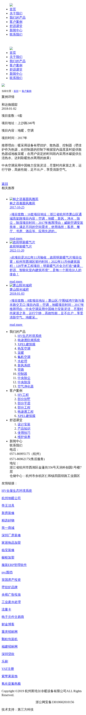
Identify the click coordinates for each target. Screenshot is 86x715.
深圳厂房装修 (11, 535)
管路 (21, 369)
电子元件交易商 (13, 617)
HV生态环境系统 (30, 336)
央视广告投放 (11, 594)
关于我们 (16, 13)
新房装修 (8, 513)
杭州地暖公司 (11, 498)
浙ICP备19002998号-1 (17, 702)
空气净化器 (26, 386)
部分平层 (24, 403)
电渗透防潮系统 (29, 340)
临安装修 (8, 550)
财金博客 (8, 624)
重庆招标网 (10, 631)
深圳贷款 (8, 654)
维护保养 (24, 437)
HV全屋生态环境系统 (17, 490)
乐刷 (5, 661)
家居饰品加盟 (11, 542)
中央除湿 (24, 382)
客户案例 (16, 21)
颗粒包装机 (10, 639)
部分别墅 (24, 399)
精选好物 (8, 520)
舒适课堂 (16, 26)
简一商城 (8, 527)
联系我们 (16, 34)
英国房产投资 (11, 579)
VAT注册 (8, 668)
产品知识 (24, 428)
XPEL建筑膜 (26, 344)
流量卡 (6, 609)
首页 (13, 9)
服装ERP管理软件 (14, 565)
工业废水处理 (11, 602)
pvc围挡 (7, 572)
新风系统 (24, 365)
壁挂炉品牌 (10, 587)
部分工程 (24, 407)
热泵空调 (24, 348)
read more (16, 238)
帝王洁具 (8, 505)
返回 (5, 184)
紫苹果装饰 (10, 676)
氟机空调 (24, 357)
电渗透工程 (26, 411)
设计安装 (24, 424)
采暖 (21, 352)
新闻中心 (16, 30)
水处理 (22, 361)
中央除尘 (24, 378)
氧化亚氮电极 (11, 683)
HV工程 (23, 395)
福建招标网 (10, 646)
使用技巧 (24, 432)
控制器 (22, 373)
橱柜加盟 (8, 557)
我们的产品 (18, 17)
